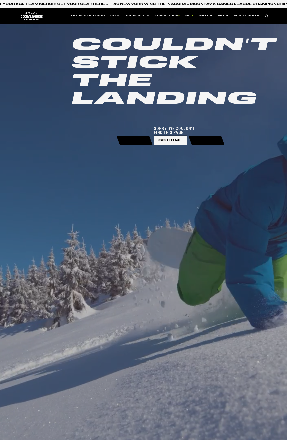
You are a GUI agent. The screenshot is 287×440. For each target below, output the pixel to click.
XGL (188, 16)
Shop (223, 16)
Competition (166, 16)
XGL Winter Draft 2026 (94, 16)
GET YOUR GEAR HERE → (82, 4)
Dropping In (137, 16)
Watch (205, 16)
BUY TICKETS (247, 16)
